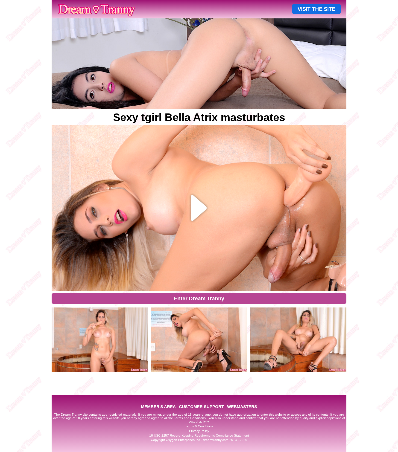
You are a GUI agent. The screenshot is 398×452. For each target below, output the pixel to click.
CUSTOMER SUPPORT (201, 407)
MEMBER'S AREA (158, 407)
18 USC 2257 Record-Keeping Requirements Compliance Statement (199, 435)
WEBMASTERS (242, 407)
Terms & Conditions (199, 426)
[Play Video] (199, 208)
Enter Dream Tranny (199, 298)
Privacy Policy (199, 431)
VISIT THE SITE (316, 9)
